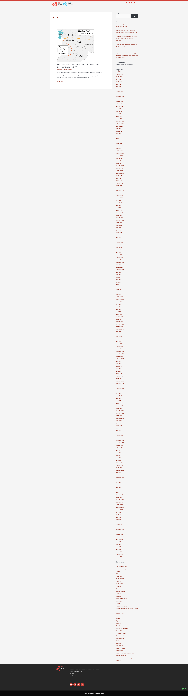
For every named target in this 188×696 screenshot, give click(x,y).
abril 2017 (118, 282)
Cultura (118, 574)
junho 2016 (119, 306)
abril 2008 (118, 549)
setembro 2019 (120, 225)
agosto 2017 (119, 272)
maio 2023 (118, 133)
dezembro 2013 (120, 381)
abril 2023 (118, 136)
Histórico (59, 69)
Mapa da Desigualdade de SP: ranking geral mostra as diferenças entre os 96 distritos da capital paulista (127, 55)
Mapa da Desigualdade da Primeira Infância (127, 608)
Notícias (125, 5)
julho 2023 (118, 128)
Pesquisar (118, 13)
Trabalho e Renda (120, 648)
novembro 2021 (120, 168)
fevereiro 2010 (119, 495)
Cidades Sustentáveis (121, 566)
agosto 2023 (119, 126)
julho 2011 (118, 452)
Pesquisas (117, 5)
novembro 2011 (120, 443)
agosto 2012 (119, 420)
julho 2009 (118, 512)
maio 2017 (118, 279)
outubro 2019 (119, 222)
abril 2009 (118, 519)
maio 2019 (118, 235)
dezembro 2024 (120, 96)
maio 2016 (118, 309)
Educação (118, 581)
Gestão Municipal (120, 591)
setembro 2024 (120, 104)
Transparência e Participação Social (125, 653)
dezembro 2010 (120, 470)
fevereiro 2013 (119, 405)
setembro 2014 (120, 358)
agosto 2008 (119, 539)
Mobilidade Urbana (120, 613)
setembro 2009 (120, 507)
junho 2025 (119, 81)
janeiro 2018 (119, 259)
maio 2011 (118, 457)
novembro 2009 (120, 502)
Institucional (119, 601)
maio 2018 (118, 250)
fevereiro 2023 (119, 141)
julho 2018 (118, 245)
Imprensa (118, 596)
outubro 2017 (119, 267)
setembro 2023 (120, 123)
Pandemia (118, 623)
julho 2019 (118, 230)
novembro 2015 (120, 324)
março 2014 (119, 373)
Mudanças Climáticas (121, 616)
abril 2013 (118, 401)
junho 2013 (119, 396)
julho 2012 (118, 423)
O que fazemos (94, 5)
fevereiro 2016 (119, 316)
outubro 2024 (119, 101)
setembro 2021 (120, 173)
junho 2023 (119, 131)
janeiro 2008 (119, 556)
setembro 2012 (120, 418)
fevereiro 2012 (119, 435)
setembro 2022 (120, 153)
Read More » (60, 81)
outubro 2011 (119, 445)
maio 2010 (118, 487)
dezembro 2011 (120, 440)
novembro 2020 (120, 190)
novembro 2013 (120, 383)
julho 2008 (118, 542)
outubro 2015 (119, 326)
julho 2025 (118, 79)
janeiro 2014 (119, 378)
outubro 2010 (119, 475)
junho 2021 (119, 175)
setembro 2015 (120, 329)
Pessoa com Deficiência (122, 628)
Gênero (118, 588)
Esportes (118, 586)
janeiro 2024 (119, 118)
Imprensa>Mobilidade (121, 598)
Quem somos (84, 5)
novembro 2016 (120, 294)
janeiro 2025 (119, 94)
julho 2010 (118, 482)
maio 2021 (118, 178)
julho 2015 (118, 334)
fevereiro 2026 (119, 74)
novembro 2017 (120, 264)
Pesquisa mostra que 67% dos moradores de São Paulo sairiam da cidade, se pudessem (126, 38)
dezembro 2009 (120, 500)
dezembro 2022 (120, 146)
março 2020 (119, 210)
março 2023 (119, 138)
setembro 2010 (120, 477)
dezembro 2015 (120, 321)
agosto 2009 (119, 509)
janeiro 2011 (119, 467)
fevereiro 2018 (119, 257)
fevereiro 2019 (119, 242)
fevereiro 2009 (119, 524)
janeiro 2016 (119, 319)
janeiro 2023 (119, 143)
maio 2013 (118, 398)
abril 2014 (118, 371)
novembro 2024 (120, 99)
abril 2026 (118, 71)
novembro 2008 (120, 532)
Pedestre (118, 626)
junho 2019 (119, 232)
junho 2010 (119, 485)
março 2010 (119, 492)
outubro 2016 (119, 297)
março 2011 (119, 462)
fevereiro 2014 (119, 376)
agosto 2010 (119, 480)
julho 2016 (118, 304)
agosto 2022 (119, 156)
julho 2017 (118, 274)
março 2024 (119, 116)
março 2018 (119, 255)
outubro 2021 (119, 170)
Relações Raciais (120, 638)
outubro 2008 (119, 534)
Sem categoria (119, 645)
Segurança (118, 643)
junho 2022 (119, 158)
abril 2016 (118, 311)
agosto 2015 (119, 331)
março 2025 (119, 89)
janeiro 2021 (119, 185)
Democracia (119, 576)
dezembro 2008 (120, 529)
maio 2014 (118, 368)
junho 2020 (119, 203)
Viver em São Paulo (121, 655)
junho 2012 (119, 425)
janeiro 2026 (119, 76)
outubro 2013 (119, 386)
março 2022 (119, 161)
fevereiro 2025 (119, 91)
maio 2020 (118, 205)
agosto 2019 (119, 227)
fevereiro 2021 (119, 183)
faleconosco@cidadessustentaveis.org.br (79, 679)
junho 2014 (119, 366)
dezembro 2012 (120, 410)
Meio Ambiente (120, 611)
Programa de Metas (121, 633)
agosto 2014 (119, 361)
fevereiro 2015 (119, 346)
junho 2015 (119, 336)
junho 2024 (119, 111)
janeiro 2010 (119, 497)
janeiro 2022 (119, 163)
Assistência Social (120, 564)
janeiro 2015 (119, 349)
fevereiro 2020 (119, 212)
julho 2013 (118, 393)
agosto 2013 (119, 391)
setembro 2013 (120, 388)
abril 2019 (118, 237)
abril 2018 (118, 252)
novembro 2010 (120, 472)
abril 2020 (118, 208)
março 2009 (119, 522)
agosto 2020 (119, 198)
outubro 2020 (119, 193)
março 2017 (119, 284)
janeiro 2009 (119, 527)
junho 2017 (119, 277)
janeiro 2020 (119, 215)
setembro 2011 (119, 448)
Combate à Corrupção (121, 569)
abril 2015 (118, 341)
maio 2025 (118, 84)
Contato (132, 5)
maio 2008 (118, 547)
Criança (118, 571)
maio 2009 (118, 517)
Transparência (119, 650)
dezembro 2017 (120, 262)
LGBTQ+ (118, 603)
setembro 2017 (120, 269)
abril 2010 (118, 490)
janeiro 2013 (119, 408)
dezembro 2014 (120, 351)
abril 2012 (118, 430)
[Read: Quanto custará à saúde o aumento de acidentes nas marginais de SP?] (75, 45)
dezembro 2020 (120, 188)
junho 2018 (119, 247)
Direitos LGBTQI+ (120, 579)
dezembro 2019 (120, 217)
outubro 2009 (119, 504)
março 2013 (119, 403)
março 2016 (119, 314)
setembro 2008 (120, 537)
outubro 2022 (119, 151)
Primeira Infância (120, 630)
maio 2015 (118, 339)
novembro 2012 (120, 413)
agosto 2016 (119, 302)
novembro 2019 (120, 220)
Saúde (117, 640)
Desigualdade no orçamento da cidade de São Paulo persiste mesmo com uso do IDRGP (126, 47)
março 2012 (119, 433)
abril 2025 (118, 86)
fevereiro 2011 (119, 465)
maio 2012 (118, 428)
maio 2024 (118, 114)
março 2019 (119, 240)
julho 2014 (118, 363)
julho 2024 (118, 109)
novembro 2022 (120, 148)
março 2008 (119, 551)
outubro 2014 (119, 356)
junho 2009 (119, 514)
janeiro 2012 (119, 438)
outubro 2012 (119, 415)
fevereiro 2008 (119, 554)
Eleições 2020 (119, 583)
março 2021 (119, 180)
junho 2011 (118, 455)
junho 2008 (119, 544)
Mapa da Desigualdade (107, 5)
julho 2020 (118, 200)
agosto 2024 (119, 106)
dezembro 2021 (120, 165)
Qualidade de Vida (120, 635)
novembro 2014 (120, 353)
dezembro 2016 (120, 292)
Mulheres (118, 618)
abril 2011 (118, 460)
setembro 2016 (120, 299)
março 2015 (119, 344)
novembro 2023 (120, 121)
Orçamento (119, 621)
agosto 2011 (119, 450)
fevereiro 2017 (119, 287)
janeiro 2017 (119, 289)
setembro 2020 (120, 195)
